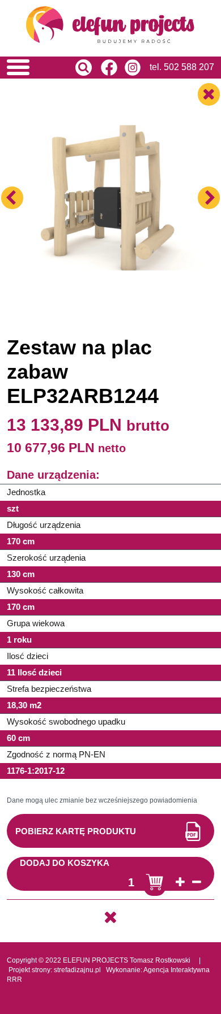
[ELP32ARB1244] (110, 166)
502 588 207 (189, 67)
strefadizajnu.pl (77, 970)
